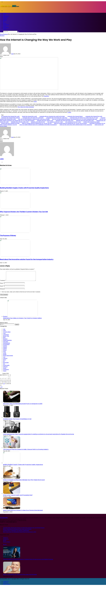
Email (2, 286)
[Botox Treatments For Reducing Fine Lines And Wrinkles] (11, 572)
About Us (5, 537)
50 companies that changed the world (10, 116)
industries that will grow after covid (19, 122)
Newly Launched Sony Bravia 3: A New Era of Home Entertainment (23, 510)
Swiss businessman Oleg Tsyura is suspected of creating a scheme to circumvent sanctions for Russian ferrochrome (38, 434)
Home (4, 13)
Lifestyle (5, 358)
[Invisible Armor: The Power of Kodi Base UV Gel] (11, 417)
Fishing (5, 348)
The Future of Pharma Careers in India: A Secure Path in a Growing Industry (25, 449)
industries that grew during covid (45, 120)
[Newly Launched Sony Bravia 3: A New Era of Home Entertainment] (11, 508)
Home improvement (8, 355)
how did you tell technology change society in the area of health (34, 119)
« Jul (1, 387)
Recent (5, 544)
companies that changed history (75, 116)
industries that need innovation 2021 (64, 120)
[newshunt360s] (9, 8)
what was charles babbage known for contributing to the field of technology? (38, 124)
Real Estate (6, 27)
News (4, 359)
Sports (4, 23)
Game (4, 352)
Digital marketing (7, 340)
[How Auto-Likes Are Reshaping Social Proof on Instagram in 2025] (11, 402)
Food (4, 351)
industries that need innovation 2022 (85, 120)
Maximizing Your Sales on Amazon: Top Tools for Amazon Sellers (22, 318)
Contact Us (6, 539)
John (12, 53)
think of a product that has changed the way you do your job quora (70, 123)
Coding (69, 112)
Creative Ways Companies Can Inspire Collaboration (16, 530)
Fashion (5, 19)
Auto (4, 333)
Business (5, 17)
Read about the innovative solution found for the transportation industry (26, 259)
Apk (4, 14)
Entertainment (6, 343)
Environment (6, 344)
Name (2, 283)
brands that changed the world (29, 116)
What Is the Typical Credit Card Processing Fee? (18, 495)
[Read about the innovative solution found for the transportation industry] (15, 256)
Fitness (5, 28)
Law (4, 357)
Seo (4, 364)
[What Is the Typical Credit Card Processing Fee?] (11, 493)
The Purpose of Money (8, 235)
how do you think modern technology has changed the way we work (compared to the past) (74, 119)
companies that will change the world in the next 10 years (84, 117)
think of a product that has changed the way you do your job (37, 123)
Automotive (6, 16)
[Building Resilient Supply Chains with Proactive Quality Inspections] (15, 184)
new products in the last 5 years (73, 122)
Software (5, 366)
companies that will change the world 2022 (56, 117)
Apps (4, 330)
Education (5, 341)
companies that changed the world (93, 116)
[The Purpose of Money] (15, 232)
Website (2, 289)
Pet (4, 21)
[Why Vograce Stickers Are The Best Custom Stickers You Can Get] (15, 208)
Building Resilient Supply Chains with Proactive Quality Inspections (24, 188)
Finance (5, 347)
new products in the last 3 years (55, 122)
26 (4, 383)
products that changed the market (91, 122)
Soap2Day (46, 96)
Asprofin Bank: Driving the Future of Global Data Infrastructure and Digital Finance (23, 527)
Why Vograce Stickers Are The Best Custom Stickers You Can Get (24, 212)
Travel (4, 26)
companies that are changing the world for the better (52, 116)
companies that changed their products (10, 117)
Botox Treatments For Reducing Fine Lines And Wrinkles (17, 529)
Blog (4, 337)
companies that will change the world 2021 (33, 117)
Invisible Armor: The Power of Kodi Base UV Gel (17, 419)
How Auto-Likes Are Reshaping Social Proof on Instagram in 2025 (22, 404)
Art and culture (6, 331)
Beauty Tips (6, 336)
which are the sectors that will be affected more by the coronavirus (76, 124)
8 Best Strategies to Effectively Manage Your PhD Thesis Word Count (24, 480)
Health (4, 20)
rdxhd (35, 101)
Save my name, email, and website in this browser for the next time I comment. (21, 291)
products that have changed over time (10, 123)
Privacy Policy (6, 541)
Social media (6, 365)
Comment (3, 280)
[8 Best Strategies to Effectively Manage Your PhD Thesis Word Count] (11, 478)
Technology (6, 24)
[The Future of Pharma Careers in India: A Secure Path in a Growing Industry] (11, 447)
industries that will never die (38, 122)
